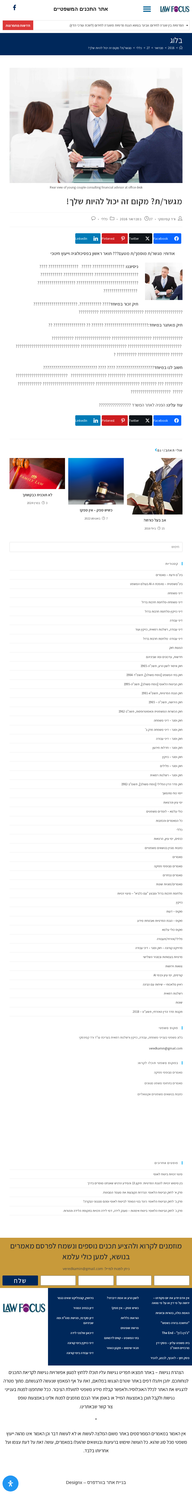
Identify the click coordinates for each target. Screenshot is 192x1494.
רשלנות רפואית (173, 993)
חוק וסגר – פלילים (171, 766)
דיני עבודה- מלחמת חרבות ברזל (162, 638)
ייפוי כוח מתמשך (172, 793)
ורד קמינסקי (167, 219)
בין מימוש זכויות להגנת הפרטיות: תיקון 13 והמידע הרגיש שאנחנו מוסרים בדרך (134, 1183)
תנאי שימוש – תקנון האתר (122, 1348)
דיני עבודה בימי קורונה (80, 1353)
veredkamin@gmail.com (165, 1048)
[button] (146, 8)
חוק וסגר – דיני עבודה (169, 738)
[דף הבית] (180, 48)
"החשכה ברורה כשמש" (175, 1323)
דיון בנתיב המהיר (83, 1308)
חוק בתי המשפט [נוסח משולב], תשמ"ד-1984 (154, 675)
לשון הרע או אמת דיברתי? (123, 1298)
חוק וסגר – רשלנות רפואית (166, 775)
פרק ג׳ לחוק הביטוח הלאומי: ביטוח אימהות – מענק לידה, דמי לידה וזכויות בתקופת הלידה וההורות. (122, 1210)
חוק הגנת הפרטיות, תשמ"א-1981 (162, 693)
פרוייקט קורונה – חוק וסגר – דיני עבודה (158, 948)
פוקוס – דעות (174, 911)
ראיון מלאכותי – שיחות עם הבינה (162, 984)
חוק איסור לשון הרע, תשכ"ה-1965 (161, 666)
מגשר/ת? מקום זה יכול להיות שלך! (110, 48)
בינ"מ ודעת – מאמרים (169, 575)
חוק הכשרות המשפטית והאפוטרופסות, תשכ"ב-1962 (150, 711)
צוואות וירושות (173, 966)
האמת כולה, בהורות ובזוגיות (173, 1313)
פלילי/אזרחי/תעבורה (169, 939)
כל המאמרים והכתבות (169, 820)
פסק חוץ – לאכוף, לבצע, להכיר (170, 1358)
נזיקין (179, 902)
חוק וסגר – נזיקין (172, 757)
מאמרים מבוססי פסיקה (168, 866)
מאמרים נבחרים (172, 875)
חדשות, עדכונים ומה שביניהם (164, 657)
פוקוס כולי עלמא (172, 930)
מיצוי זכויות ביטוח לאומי (167, 1174)
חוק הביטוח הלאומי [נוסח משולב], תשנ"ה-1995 (153, 684)
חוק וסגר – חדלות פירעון (167, 748)
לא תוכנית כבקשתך (37, 495)
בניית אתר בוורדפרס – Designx (96, 1482)
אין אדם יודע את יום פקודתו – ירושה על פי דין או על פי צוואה (171, 1300)
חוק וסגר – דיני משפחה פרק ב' (163, 730)
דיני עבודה (176, 620)
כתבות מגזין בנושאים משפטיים (163, 848)
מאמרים (177, 857)
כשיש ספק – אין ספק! (96, 510)
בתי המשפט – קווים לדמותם (121, 1338)
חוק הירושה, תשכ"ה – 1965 (165, 702)
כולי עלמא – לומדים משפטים (164, 811)
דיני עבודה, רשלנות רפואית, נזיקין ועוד (158, 629)
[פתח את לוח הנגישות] (10, 1484)
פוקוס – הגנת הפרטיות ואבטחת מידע (159, 920)
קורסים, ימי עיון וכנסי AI (168, 975)
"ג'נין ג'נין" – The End (176, 1333)
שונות (179, 1002)
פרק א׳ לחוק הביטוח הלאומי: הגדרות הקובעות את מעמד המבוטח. (142, 1192)
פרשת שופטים (130, 1328)
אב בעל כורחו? (155, 520)
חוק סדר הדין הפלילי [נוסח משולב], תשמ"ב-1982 (151, 784)
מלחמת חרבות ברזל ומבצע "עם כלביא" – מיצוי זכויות (149, 893)
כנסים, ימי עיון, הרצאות (168, 838)
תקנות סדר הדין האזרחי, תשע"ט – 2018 (157, 1012)
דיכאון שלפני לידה (82, 1333)
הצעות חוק (175, 648)
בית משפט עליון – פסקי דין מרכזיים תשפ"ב (173, 1345)
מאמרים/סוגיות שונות (169, 884)
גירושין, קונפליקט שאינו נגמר (75, 1298)
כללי (104, 219)
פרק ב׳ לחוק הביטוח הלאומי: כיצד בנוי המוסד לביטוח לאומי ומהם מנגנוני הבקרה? (132, 1201)
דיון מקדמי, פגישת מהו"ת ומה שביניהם (75, 1320)
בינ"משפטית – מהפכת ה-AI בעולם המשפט (156, 584)
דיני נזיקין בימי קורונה (81, 1343)
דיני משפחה (175, 593)
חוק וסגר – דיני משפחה (168, 720)
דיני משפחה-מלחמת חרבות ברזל (162, 602)
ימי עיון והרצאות (172, 802)
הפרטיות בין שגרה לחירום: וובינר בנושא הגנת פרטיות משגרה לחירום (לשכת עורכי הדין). (110, 25)
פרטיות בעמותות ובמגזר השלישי (162, 957)
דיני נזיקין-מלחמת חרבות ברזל (163, 611)
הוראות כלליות (130, 1318)
